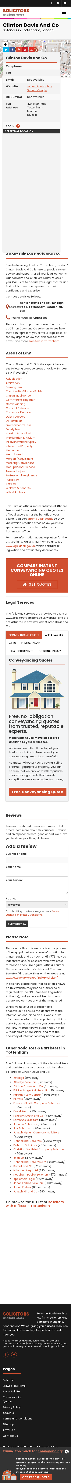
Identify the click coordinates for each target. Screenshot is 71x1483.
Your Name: (14, 867)
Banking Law (14, 387)
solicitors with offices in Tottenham (35, 1204)
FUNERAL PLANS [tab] (30, 643)
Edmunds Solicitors (25, 1120)
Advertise (9, 1430)
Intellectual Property (19, 446)
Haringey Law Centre (27, 1095)
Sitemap (8, 1424)
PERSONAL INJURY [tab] (50, 651)
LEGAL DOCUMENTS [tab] (21, 651)
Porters (18, 1099)
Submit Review (17, 923)
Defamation (14, 421)
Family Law (13, 429)
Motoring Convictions (20, 463)
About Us (9, 1413)
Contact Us (10, 1436)
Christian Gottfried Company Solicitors (39, 1149)
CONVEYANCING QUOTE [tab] (24, 635)
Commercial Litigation (20, 400)
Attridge (18, 1078)
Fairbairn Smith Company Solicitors (36, 1103)
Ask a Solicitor (12, 1391)
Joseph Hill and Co (25, 1191)
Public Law (12, 480)
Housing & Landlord (18, 433)
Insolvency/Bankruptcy (21, 442)
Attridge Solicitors (25, 1082)
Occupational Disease (20, 467)
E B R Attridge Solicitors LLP (30, 1090)
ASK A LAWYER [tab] (54, 635)
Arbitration (13, 383)
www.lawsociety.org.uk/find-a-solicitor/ (32, 978)
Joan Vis (18, 1158)
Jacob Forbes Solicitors (28, 1183)
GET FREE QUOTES (36, 1477)
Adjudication (14, 379)
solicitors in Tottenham (44, 341)
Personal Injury (15, 471)
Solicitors (9, 1380)
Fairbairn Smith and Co (28, 1116)
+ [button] (5, 44)
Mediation (12, 450)
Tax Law (11, 484)
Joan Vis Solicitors (25, 1124)
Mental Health (15, 454)
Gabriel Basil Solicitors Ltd (29, 1162)
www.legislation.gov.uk (20, 546)
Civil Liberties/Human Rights (24, 391)
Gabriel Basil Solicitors (27, 1141)
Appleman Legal (24, 1179)
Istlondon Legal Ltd (25, 1170)
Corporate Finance (18, 412)
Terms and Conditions (17, 1418)
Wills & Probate (16, 492)
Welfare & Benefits (18, 488)
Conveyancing (15, 404)
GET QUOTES (40, 584)
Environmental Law (18, 425)
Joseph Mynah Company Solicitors (36, 1132)
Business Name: (16, 854)
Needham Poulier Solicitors (30, 1174)
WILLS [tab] (12, 643)
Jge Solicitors (22, 1128)
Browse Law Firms (14, 1386)
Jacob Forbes (22, 1187)
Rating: (11, 898)
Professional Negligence (21, 475)
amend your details (40, 519)
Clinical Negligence (18, 395)
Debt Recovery (15, 417)
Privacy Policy (12, 1407)
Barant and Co (23, 1166)
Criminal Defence (17, 408)
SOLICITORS (16, 12)
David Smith (21, 1111)
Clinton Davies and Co (28, 1086)
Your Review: (14, 880)
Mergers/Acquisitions (20, 459)
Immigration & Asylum (20, 438)
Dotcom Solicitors (25, 1145)
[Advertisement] (35, 217)
